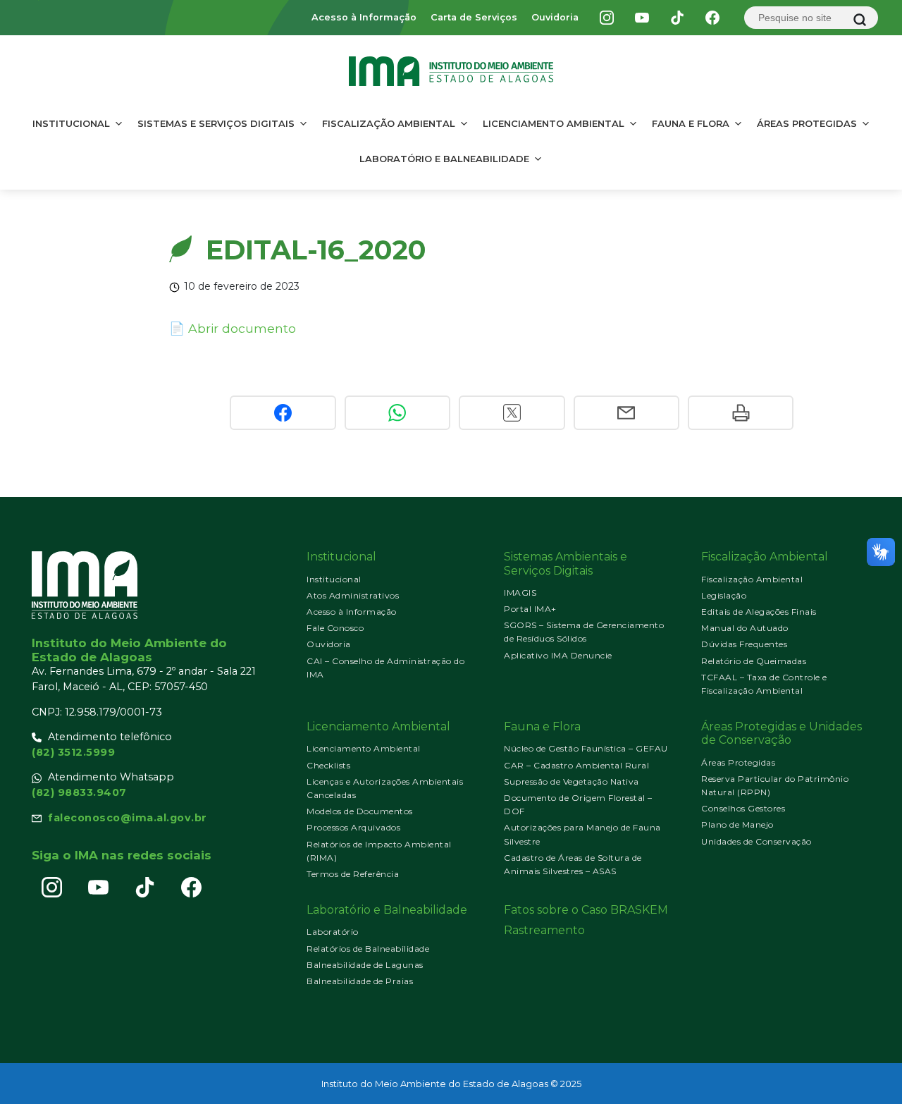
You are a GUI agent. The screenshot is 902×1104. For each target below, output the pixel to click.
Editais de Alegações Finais (759, 611)
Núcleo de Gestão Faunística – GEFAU (586, 748)
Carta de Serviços (474, 17)
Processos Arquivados (353, 827)
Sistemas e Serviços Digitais (216, 123)
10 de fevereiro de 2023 (241, 286)
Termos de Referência (353, 874)
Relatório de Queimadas (753, 661)
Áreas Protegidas (807, 123)
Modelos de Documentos (360, 811)
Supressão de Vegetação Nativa (571, 781)
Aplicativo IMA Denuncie (558, 655)
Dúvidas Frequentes (744, 644)
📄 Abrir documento (232, 328)
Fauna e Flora (690, 123)
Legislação (723, 595)
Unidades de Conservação (756, 841)
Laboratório (333, 931)
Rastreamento (544, 930)
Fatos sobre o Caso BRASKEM (586, 909)
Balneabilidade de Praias (360, 981)
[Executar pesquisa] (860, 20)
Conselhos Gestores (743, 808)
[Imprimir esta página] (740, 413)
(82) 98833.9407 (79, 792)
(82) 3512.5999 (73, 752)
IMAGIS (520, 592)
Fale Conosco (335, 627)
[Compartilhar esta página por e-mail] (626, 413)
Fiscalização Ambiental (388, 123)
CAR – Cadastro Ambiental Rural (576, 765)
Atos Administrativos (353, 595)
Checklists (328, 765)
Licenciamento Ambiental (553, 123)
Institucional (71, 123)
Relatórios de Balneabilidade (368, 948)
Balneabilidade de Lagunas (365, 964)
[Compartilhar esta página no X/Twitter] (511, 413)
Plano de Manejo (737, 824)
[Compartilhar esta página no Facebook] (282, 413)
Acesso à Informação (363, 17)
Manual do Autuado (745, 627)
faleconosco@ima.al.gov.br (127, 817)
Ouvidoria (555, 17)
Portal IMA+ (530, 608)
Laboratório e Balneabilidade (444, 158)
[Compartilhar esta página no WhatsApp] (397, 413)
